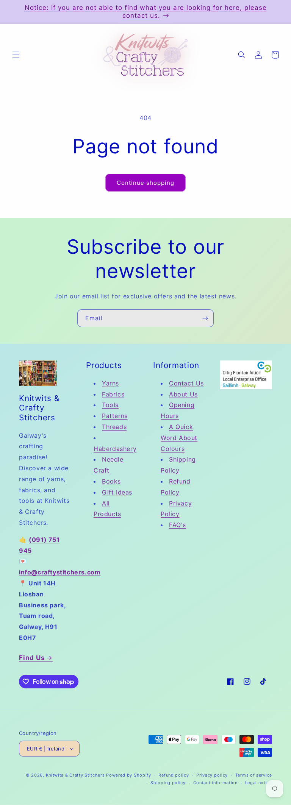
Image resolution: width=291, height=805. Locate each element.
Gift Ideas (117, 492)
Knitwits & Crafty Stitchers (75, 775)
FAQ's (177, 525)
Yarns (110, 383)
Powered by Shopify (128, 775)
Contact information (215, 782)
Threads (114, 427)
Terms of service (253, 775)
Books (111, 481)
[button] (16, 55)
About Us (183, 394)
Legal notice (258, 782)
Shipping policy (168, 782)
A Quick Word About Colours (179, 437)
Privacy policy (212, 775)
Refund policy (173, 775)
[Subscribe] (205, 318)
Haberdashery (115, 448)
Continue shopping (145, 182)
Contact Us (186, 383)
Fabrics (113, 394)
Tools (110, 405)
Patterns (115, 416)
